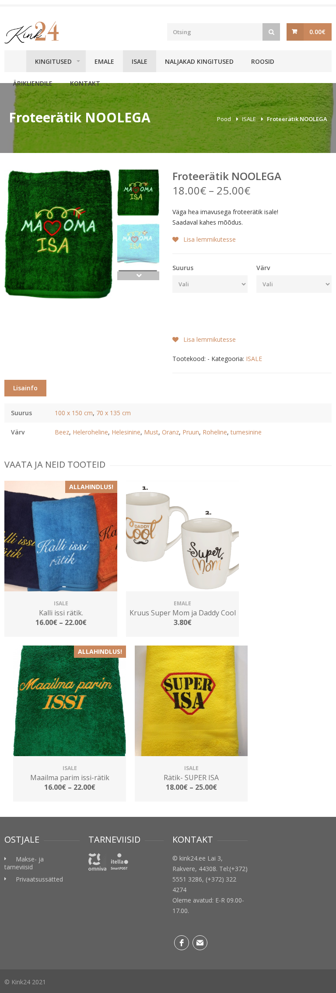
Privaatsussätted (39, 879)
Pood (224, 119)
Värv (263, 268)
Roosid (262, 61)
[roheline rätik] (58, 234)
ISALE (139, 61)
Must (151, 432)
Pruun (190, 432)
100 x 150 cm (74, 413)
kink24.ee (192, 858)
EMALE (104, 61)
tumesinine (246, 432)
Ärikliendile (32, 83)
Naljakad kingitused (199, 61)
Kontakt (85, 83)
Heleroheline (90, 432)
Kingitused (53, 61)
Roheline (215, 432)
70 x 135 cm (113, 413)
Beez (62, 432)
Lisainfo (25, 388)
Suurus (182, 268)
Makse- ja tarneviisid (24, 863)
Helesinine (126, 432)
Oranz (170, 432)
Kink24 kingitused (15, 61)
